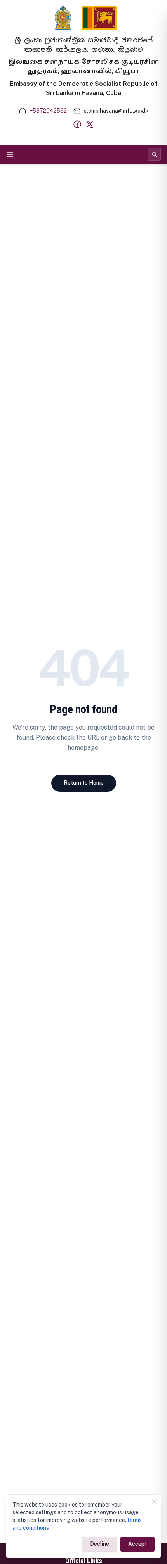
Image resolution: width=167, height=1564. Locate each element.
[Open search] (154, 154)
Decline (99, 1544)
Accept (137, 1544)
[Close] (154, 1501)
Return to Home (84, 783)
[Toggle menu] (10, 154)
